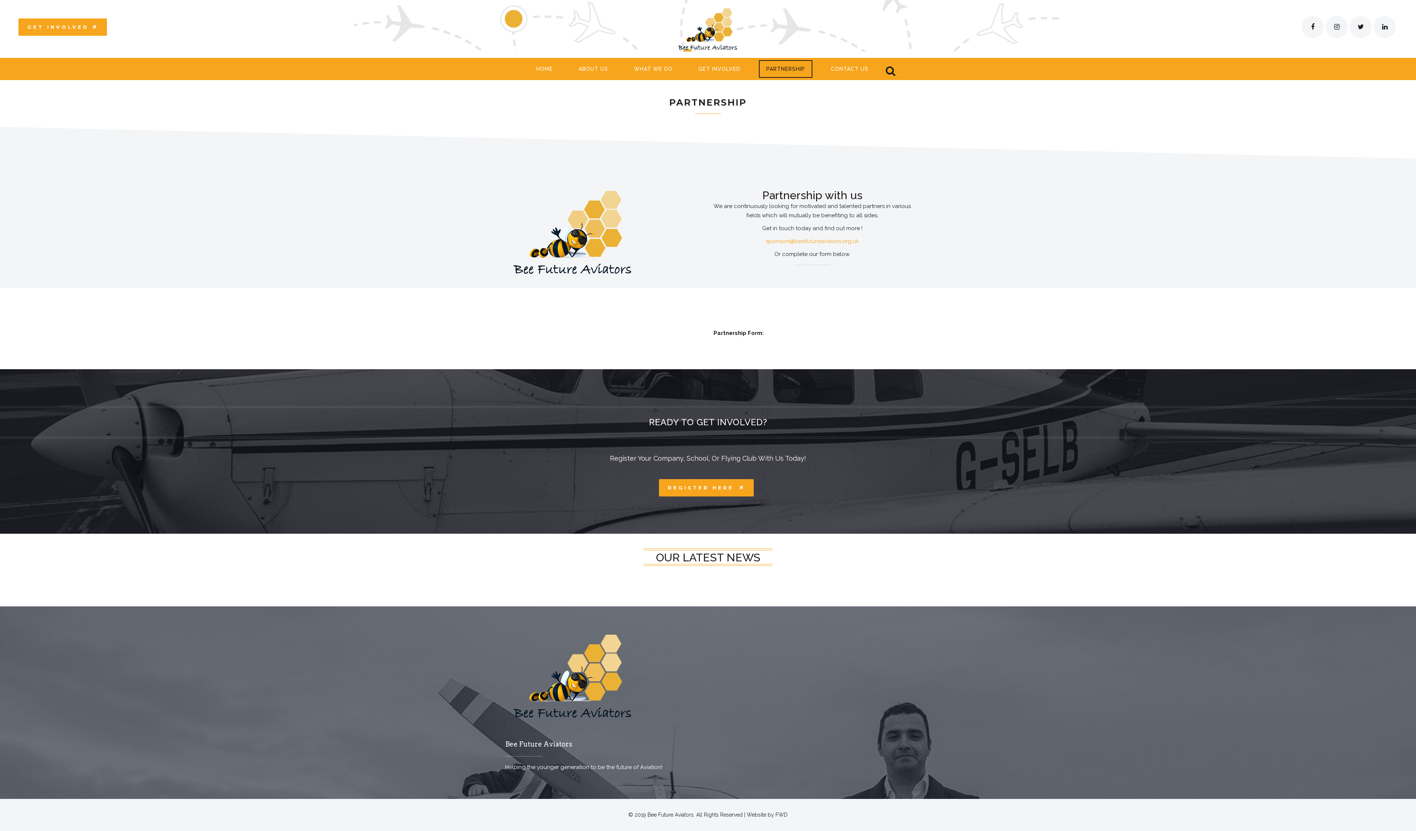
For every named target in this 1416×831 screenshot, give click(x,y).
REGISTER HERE (701, 488)
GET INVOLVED (58, 27)
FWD (781, 815)
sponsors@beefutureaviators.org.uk (812, 241)
